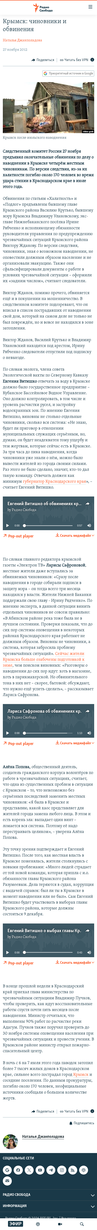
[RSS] (72, 1170)
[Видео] (60, 1224)
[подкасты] (38, 1224)
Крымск (81, 1075)
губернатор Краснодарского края (54, 482)
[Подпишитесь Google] (7, 1170)
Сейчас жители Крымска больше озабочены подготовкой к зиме (44, 660)
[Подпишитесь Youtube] (40, 1170)
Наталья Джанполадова (22, 40)
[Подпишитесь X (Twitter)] (29, 1170)
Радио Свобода (24, 510)
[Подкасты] (83, 1170)
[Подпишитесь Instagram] (61, 1170)
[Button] (43, 60)
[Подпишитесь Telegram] (50, 1170)
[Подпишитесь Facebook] (18, 1170)
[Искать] (82, 1224)
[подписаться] (7, 1181)
